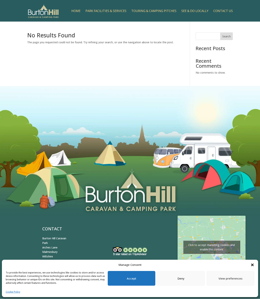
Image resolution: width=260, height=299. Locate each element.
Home (76, 11)
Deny (181, 278)
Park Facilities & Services (105, 11)
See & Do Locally (194, 11)
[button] (252, 265)
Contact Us (223, 11)
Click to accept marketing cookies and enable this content (211, 247)
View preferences (230, 278)
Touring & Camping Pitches (153, 11)
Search (226, 36)
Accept (131, 278)
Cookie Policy (13, 291)
